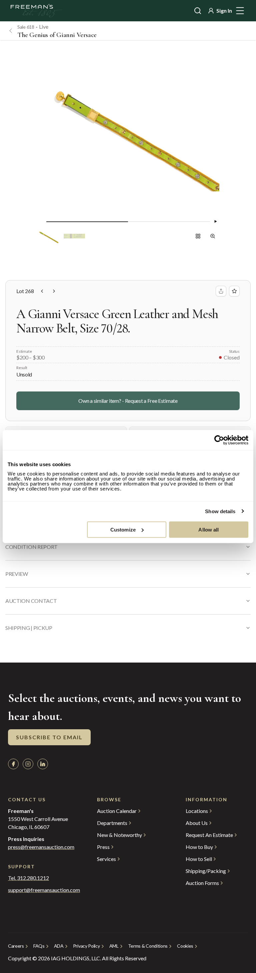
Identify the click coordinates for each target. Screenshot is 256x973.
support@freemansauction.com (39, 890)
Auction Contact (31, 601)
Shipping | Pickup (28, 628)
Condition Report (31, 547)
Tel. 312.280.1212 (28, 878)
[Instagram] (28, 764)
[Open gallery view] (198, 236)
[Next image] (215, 221)
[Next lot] (54, 291)
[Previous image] (41, 221)
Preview (16, 574)
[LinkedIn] (42, 764)
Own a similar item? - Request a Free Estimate (127, 400)
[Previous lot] (42, 291)
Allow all (208, 529)
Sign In (224, 10)
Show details (220, 511)
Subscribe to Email (49, 737)
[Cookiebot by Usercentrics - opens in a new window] (219, 440)
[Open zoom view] (212, 236)
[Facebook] (13, 764)
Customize (123, 529)
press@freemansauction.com (41, 847)
